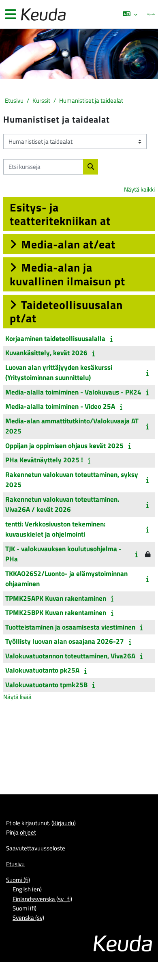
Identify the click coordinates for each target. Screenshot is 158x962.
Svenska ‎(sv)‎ (28, 917)
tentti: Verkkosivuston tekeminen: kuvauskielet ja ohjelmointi (55, 529)
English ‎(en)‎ (27, 889)
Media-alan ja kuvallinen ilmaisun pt (67, 274)
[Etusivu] (42, 14)
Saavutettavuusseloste (35, 848)
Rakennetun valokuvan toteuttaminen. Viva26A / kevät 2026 (62, 504)
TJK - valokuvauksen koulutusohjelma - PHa (63, 554)
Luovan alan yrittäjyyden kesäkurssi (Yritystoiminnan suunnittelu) (58, 372)
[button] (130, 14)
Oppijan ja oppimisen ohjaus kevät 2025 (64, 445)
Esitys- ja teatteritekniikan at (60, 214)
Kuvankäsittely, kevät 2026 (46, 352)
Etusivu (14, 100)
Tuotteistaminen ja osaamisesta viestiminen (70, 627)
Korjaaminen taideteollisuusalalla (55, 338)
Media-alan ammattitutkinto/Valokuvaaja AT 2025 (72, 426)
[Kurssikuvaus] (112, 338)
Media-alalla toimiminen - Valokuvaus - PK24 (73, 392)
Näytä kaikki (139, 189)
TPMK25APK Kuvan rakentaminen (55, 598)
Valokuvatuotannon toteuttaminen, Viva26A (70, 656)
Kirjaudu (151, 14)
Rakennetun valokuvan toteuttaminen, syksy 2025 (71, 479)
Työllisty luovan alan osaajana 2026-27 (64, 641)
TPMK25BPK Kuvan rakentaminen (55, 612)
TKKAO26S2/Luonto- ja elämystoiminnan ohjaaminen (66, 578)
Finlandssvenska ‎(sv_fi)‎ (42, 899)
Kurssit (41, 100)
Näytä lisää (17, 696)
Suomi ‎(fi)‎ (18, 879)
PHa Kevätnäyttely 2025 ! (44, 460)
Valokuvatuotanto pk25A (42, 670)
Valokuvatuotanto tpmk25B (46, 684)
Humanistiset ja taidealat (91, 100)
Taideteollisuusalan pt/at (66, 311)
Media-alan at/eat (68, 244)
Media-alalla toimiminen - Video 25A (60, 406)
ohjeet (28, 832)
